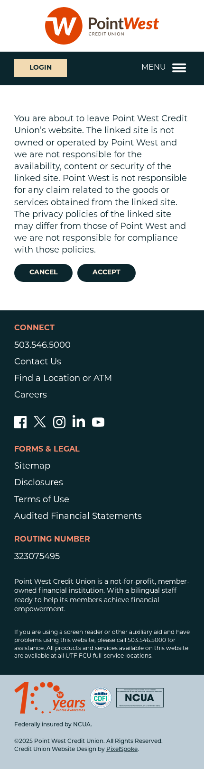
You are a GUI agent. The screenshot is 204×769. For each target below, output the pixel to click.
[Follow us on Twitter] (40, 426)
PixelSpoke (122, 749)
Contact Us (37, 362)
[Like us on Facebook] (20, 426)
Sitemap (32, 466)
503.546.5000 (42, 346)
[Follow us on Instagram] (59, 426)
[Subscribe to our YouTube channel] (98, 426)
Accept (107, 272)
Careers (30, 395)
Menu (153, 68)
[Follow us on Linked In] (79, 425)
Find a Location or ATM (63, 379)
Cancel (43, 272)
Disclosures (38, 483)
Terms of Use (41, 500)
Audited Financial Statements (78, 517)
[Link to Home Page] (102, 26)
